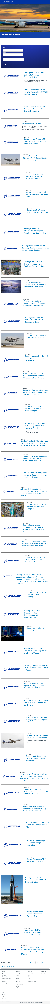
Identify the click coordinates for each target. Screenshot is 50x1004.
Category (5, 52)
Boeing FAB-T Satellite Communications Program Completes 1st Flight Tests (34, 303)
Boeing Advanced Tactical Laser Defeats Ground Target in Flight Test (36, 559)
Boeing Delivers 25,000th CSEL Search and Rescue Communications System (33, 375)
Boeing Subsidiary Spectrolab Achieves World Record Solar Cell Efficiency (36, 702)
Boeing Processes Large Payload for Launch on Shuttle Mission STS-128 (36, 791)
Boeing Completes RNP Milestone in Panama (36, 860)
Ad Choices (35, 1002)
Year (4, 47)
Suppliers (4, 981)
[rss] (14, 967)
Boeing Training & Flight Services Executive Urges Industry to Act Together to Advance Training (34, 443)
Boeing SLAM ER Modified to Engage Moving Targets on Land (36, 719)
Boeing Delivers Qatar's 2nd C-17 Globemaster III (37, 336)
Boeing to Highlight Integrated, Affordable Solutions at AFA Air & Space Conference (35, 392)
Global (17, 983)
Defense (17, 975)
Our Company (18, 987)
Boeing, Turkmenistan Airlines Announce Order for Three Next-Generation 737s (35, 458)
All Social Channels (44, 973)
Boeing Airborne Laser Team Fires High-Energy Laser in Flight (37, 824)
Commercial (18, 973)
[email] (3, 967)
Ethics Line (30, 976)
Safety (17, 979)
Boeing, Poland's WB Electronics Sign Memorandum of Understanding (32, 614)
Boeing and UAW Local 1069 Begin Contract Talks (37, 211)
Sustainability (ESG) (19, 984)
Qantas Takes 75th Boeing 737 (34, 123)
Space (17, 976)
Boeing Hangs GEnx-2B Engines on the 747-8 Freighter (36, 506)
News (3, 973)
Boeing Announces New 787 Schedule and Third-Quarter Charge (36, 667)
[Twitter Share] (9, 967)
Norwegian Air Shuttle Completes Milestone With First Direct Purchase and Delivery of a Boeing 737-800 (34, 777)
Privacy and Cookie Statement (28, 1002)
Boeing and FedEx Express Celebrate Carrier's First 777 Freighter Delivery (35, 75)
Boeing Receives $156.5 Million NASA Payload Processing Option (35, 320)
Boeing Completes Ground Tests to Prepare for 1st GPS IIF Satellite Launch (36, 92)
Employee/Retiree (5, 976)
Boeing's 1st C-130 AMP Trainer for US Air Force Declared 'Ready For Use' (34, 264)
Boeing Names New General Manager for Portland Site (35, 914)
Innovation (18, 981)
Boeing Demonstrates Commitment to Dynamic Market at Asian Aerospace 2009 (33, 528)
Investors (4, 975)
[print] (12, 967)
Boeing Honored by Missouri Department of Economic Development (36, 358)
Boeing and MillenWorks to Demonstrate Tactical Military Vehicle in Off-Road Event (34, 808)
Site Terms (20, 1002)
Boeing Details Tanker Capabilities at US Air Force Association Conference (35, 284)
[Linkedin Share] (7, 967)
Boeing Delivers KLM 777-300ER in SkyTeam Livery (37, 736)
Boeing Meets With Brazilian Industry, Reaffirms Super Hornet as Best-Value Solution (35, 248)
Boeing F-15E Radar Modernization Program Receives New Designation (35, 230)
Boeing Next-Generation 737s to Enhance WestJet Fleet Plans (36, 758)
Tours (29, 975)
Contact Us (30, 983)
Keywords (5, 57)
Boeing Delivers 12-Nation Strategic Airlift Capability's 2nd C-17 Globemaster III (36, 158)
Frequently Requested (32, 981)
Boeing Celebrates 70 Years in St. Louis (35, 629)
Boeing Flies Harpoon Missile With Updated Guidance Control (34, 176)
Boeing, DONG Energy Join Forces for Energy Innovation (38, 842)
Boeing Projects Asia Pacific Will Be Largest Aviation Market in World (36, 425)
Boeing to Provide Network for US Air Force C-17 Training (38, 594)
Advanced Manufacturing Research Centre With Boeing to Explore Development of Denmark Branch (34, 492)
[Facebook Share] (5, 967)
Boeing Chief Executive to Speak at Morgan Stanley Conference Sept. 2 (34, 685)
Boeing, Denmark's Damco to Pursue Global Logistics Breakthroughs (36, 408)
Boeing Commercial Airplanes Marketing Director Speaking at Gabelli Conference (35, 475)
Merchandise (4, 979)
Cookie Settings (40, 1002)
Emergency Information (6, 978)
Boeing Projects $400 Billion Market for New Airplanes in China (37, 194)
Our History (4, 983)
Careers (17, 986)
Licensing (29, 978)
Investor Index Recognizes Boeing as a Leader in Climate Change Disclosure (35, 109)
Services (17, 978)
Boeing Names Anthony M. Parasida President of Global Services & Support (35, 141)
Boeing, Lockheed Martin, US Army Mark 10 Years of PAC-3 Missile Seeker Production (34, 543)
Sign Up (3, 992)
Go (6, 64)
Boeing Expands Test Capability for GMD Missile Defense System (36, 880)
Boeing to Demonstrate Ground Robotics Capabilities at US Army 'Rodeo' (36, 650)
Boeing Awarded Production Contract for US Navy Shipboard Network (35, 932)
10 (45, 962)
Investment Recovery (32, 979)
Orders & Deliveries (31, 973)
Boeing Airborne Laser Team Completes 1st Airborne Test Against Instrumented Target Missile (32, 950)
